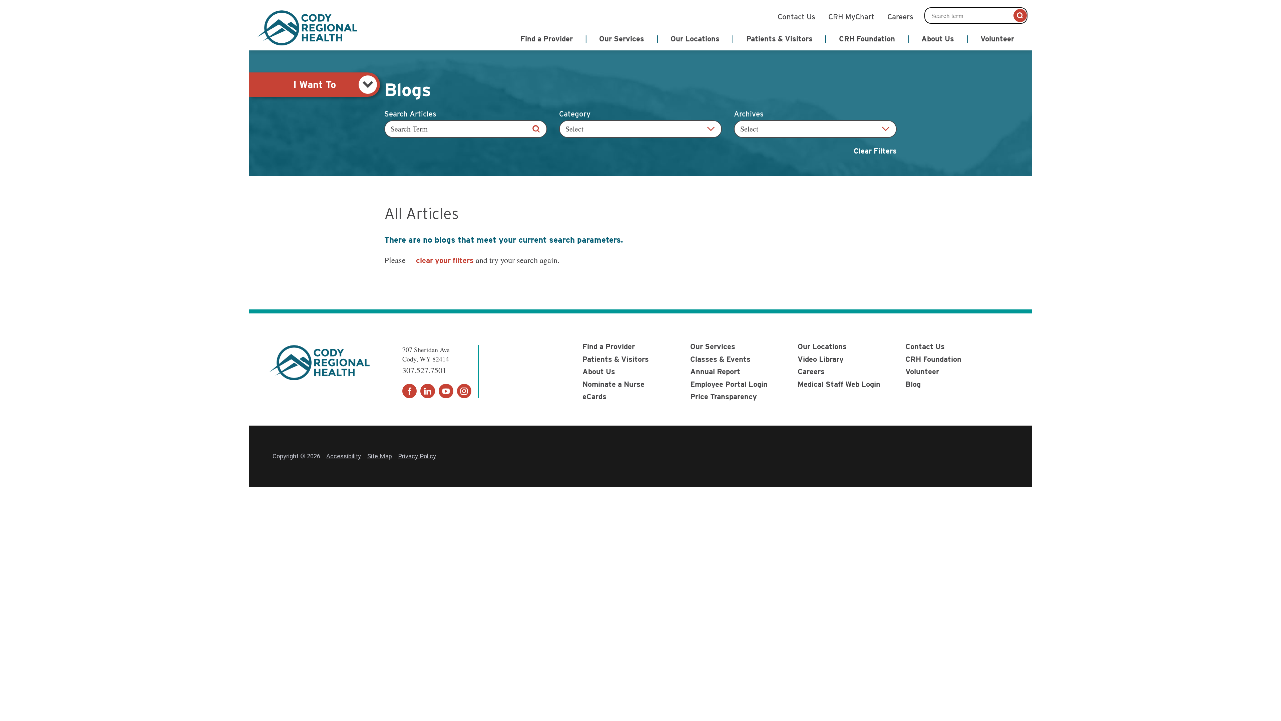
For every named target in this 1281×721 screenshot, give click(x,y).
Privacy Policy (417, 456)
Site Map (379, 456)
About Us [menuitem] (937, 38)
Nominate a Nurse (613, 384)
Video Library (821, 359)
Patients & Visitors (615, 359)
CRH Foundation (933, 359)
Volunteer (922, 371)
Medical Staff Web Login (839, 384)
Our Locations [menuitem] (695, 38)
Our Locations (822, 346)
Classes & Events (720, 359)
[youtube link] (446, 391)
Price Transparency (723, 396)
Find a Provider (608, 346)
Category (574, 113)
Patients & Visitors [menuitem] (779, 38)
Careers (900, 16)
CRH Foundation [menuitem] (867, 38)
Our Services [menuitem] (621, 38)
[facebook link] (409, 391)
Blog (913, 384)
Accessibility (343, 456)
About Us (598, 371)
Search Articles (410, 113)
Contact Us (796, 16)
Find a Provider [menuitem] (546, 38)
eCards (594, 396)
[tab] (314, 84)
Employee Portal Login (729, 384)
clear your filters (445, 260)
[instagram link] (464, 391)
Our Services (712, 346)
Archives (749, 113)
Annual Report (715, 371)
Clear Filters (875, 151)
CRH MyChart (851, 16)
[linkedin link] (427, 391)
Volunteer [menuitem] (997, 38)
